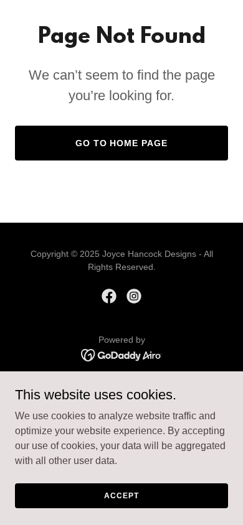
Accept (121, 495)
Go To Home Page (121, 143)
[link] (109, 296)
